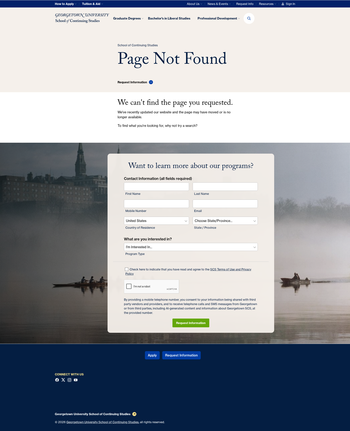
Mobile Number (135, 211)
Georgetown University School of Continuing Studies (102, 422)
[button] (249, 18)
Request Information (191, 323)
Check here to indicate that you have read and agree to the (188, 272)
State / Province (205, 227)
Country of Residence (140, 227)
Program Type (135, 254)
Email (198, 211)
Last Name (201, 194)
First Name (132, 194)
